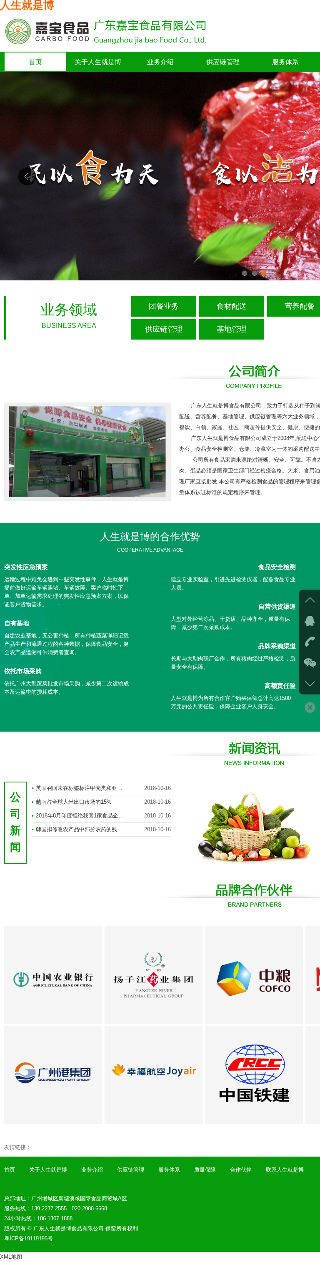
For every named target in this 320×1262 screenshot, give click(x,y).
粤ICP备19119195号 (28, 1238)
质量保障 (205, 1170)
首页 (35, 61)
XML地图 (11, 1257)
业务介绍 (160, 61)
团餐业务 (164, 306)
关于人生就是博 (98, 61)
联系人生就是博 (285, 1170)
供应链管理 (223, 61)
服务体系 (285, 61)
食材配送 (232, 306)
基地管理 (232, 329)
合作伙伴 (241, 1170)
